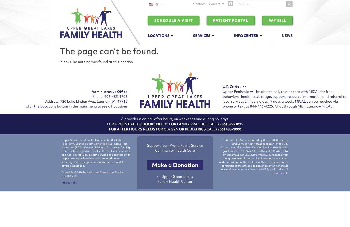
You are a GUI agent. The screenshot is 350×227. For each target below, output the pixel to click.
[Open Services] (213, 36)
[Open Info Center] (260, 36)
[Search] (289, 4)
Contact (199, 4)
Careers (214, 4)
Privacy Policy (70, 182)
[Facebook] (230, 3)
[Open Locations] (172, 36)
